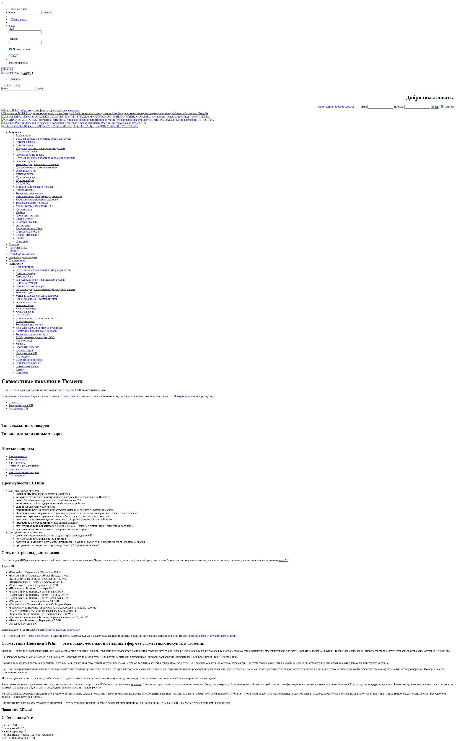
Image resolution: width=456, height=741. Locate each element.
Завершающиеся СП (21, 405)
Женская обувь (24, 173)
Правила (14, 244)
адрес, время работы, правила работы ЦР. (55, 629)
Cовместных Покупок (60, 390)
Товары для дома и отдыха (32, 202)
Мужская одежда (26, 177)
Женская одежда (25, 161)
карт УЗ (283, 560)
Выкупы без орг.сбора (29, 228)
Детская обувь (24, 145)
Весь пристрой (25, 266)
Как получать (17, 462)
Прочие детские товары (30, 154)
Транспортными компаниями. (219, 635)
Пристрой (22, 241)
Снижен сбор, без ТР (28, 231)
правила (136, 684)
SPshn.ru (6, 650)
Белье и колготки (26, 170)
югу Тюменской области (35, 635)
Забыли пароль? (18, 62)
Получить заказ (18, 247)
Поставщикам (17, 260)
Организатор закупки (14, 396)
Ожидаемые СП (18, 408)
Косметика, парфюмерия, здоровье (37, 199)
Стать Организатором (22, 253)
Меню (7, 69)
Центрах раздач (183, 396)
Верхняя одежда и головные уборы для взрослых (45, 157)
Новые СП (15, 402)
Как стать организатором (24, 472)
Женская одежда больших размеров (37, 164)
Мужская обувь (25, 180)
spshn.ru (17, 693)
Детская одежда (25, 141)
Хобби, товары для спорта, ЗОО (35, 205)
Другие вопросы (19, 469)
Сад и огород (24, 209)
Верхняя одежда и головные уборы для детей (43, 138)
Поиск (7, 85)
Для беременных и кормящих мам (36, 167)
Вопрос (13, 250)
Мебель (20, 212)
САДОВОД (23, 183)
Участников (70, 396)
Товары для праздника (29, 193)
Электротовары (25, 189)
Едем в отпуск (24, 218)
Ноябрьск (14, 78)
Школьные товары (27, 151)
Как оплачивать (18, 459)
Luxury (20, 237)
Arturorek (47, 734)
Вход (17, 85)
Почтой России (188, 635)
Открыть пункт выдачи (23, 257)
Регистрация (19, 19)
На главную (11, 72)
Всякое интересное (27, 234)
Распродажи (23, 225)
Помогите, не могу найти (24, 465)
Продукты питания (27, 215)
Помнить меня (21, 49)
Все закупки (23, 135)
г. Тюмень (12, 635)
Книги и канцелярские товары (34, 186)
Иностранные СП (26, 221)
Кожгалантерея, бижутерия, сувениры (39, 196)
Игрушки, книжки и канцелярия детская (40, 148)
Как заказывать (18, 456)
